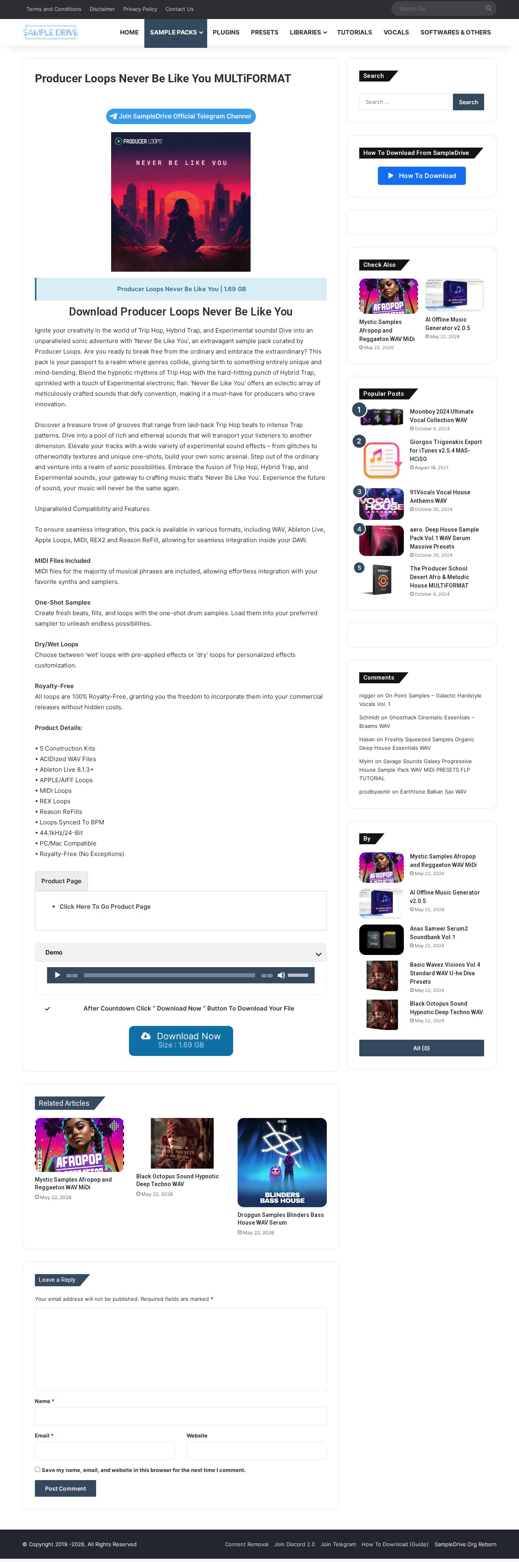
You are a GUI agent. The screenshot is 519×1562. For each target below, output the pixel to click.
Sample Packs (173, 32)
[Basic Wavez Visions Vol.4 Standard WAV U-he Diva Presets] (381, 976)
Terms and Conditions (53, 9)
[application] (181, 975)
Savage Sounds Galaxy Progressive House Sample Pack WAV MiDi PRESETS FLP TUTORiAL (415, 769)
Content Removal (246, 1544)
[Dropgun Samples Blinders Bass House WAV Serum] (282, 1162)
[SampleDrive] (50, 32)
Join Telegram (338, 1544)
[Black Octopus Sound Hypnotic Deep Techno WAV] (180, 1143)
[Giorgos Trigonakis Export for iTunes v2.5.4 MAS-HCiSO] (381, 460)
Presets (265, 32)
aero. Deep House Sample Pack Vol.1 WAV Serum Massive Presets (444, 538)
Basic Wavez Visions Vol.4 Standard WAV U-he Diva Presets (445, 973)
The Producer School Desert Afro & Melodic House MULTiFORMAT (439, 577)
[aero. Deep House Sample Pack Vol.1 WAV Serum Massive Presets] (381, 541)
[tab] (61, 881)
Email (44, 1435)
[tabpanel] (180, 906)
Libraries (305, 32)
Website (197, 1435)
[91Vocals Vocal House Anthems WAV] (381, 504)
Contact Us (179, 9)
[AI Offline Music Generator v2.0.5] (454, 295)
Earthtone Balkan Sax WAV (433, 791)
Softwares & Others (455, 32)
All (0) (421, 1048)
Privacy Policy (140, 9)
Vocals (396, 32)
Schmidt (369, 717)
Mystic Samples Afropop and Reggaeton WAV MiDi (387, 330)
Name (44, 1401)
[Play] (58, 975)
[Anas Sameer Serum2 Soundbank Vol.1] (381, 940)
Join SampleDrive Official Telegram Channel (185, 116)
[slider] (299, 974)
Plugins (226, 32)
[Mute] (281, 975)
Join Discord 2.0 (294, 1544)
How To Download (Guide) (395, 1544)
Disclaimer (102, 9)
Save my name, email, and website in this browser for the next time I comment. (144, 1470)
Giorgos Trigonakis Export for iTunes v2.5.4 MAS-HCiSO (446, 450)
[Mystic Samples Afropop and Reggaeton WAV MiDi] (79, 1145)
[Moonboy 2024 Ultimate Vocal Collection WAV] (381, 417)
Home (129, 32)
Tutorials (354, 32)
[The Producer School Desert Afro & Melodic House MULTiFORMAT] (381, 579)
